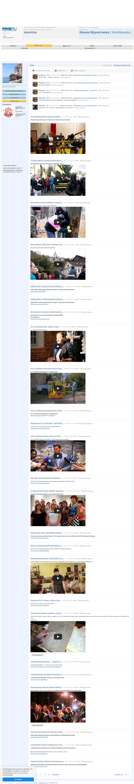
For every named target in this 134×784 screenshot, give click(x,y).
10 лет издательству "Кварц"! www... (45, 327)
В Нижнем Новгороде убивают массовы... (48, 491)
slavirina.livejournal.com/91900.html (40, 428)
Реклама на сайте (42, 782)
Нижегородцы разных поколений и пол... (47, 558)
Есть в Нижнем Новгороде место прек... (86, 82)
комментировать (85, 116)
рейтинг (17, 111)
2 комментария (105, 98)
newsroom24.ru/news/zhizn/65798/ (40, 319)
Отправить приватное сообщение (14, 91)
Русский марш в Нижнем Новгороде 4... (47, 160)
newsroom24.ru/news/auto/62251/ (40, 538)
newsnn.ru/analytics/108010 (38, 291)
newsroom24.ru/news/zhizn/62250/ (40, 550)
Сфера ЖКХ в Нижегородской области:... (47, 286)
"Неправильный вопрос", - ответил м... (85, 90)
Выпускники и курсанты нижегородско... (47, 312)
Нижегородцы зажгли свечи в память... (46, 687)
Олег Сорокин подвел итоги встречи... (46, 436)
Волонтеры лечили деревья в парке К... (86, 75)
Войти (4, 35)
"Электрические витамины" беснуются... (47, 674)
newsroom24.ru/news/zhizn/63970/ (40, 483)
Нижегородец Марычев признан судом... (47, 732)
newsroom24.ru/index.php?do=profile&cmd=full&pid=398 (46, 667)
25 (126, 774)
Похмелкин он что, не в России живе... (85, 98)
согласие (21, 773)
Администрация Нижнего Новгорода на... (47, 761)
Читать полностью (65, 77)
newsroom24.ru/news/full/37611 (39, 753)
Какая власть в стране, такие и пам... (46, 600)
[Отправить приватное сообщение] (48, 75)
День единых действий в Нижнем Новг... (47, 244)
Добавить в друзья (14, 94)
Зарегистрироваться (8, 37)
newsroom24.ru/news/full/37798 (39, 737)
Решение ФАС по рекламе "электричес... (47, 423)
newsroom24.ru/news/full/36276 (39, 766)
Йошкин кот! (42, 75)
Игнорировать (14, 97)
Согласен (18, 779)
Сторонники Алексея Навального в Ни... (47, 745)
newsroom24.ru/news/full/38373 (39, 679)
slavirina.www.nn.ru (51, 27)
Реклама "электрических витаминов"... (46, 478)
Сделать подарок (14, 101)
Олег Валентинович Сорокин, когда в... (47, 613)
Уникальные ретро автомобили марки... (47, 533)
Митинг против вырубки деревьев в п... (47, 546)
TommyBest (42, 105)
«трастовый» (95, 27)
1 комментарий (105, 75)
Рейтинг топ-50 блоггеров (123, 65)
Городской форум (6, 104)
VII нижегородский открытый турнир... (46, 117)
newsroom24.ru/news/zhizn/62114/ (40, 605)
